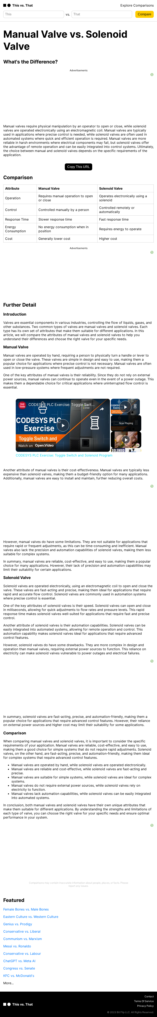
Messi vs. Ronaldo (17, 946)
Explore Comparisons (137, 5)
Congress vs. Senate (19, 968)
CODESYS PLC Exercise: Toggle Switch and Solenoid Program (62, 404)
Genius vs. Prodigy (17, 924)
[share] (101, 409)
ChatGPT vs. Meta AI (19, 961)
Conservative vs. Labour (22, 953)
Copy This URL (78, 167)
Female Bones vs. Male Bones (26, 909)
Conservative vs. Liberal (21, 931)
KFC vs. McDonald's (18, 976)
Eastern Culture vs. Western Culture (30, 917)
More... (8, 983)
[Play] (126, 440)
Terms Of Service (144, 1001)
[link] (22, 405)
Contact (149, 996)
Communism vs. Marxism (22, 939)
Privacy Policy (145, 1005)
